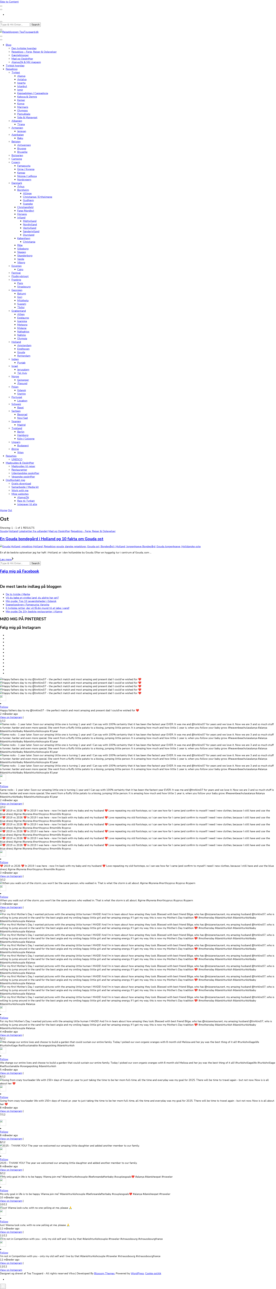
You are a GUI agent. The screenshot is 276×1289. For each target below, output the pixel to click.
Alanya (21, 76)
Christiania (29, 242)
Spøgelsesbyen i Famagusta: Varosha (27, 604)
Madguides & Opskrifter (20, 463)
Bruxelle (22, 152)
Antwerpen (24, 145)
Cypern (16, 162)
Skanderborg (24, 255)
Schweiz (16, 404)
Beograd (22, 414)
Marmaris (22, 107)
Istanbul (22, 86)
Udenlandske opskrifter (25, 473)
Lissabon (22, 400)
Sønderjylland (31, 231)
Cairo (20, 269)
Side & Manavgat (27, 117)
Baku (20, 138)
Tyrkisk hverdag (15, 65)
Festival (16, 273)
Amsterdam (24, 345)
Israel (15, 366)
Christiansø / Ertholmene (37, 197)
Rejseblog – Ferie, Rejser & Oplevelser (34, 52)
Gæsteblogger (20, 55)
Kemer (21, 100)
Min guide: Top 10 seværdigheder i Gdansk (31, 601)
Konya (20, 103)
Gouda (21, 352)
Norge (15, 376)
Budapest (23, 445)
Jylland (21, 217)
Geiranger (23, 380)
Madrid (21, 425)
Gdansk (21, 390)
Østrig (15, 449)
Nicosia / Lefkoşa (27, 176)
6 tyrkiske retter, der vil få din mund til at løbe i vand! (37, 608)
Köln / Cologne (25, 438)
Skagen (21, 252)
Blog (8, 45)
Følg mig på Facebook (19, 571)
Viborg (21, 262)
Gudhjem (28, 200)
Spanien (16, 421)
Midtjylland (30, 221)
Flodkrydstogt (20, 276)
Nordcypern (24, 179)
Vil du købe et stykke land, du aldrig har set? (32, 597)
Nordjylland (30, 224)
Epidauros (23, 318)
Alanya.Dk (23, 497)
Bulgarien (17, 155)
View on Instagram (11, 717)
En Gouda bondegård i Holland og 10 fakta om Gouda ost (51, 539)
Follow (4, 707)
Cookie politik (153, 1273)
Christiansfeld (25, 207)
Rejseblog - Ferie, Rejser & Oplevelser (93, 531)
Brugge (21, 148)
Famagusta (23, 166)
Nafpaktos (23, 331)
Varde (20, 259)
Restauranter (19, 470)
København (23, 238)
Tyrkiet (16, 72)
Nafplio (21, 335)
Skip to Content (9, 1)
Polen (15, 387)
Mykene (21, 328)
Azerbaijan (18, 134)
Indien (15, 359)
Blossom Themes (104, 1273)
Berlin (20, 432)
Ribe (20, 245)
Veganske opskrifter (23, 476)
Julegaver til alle (27, 504)
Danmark (17, 183)
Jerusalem (23, 369)
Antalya (21, 79)
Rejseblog (12, 69)
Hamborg (22, 435)
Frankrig (16, 280)
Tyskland (17, 428)
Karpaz (21, 172)
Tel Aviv (22, 373)
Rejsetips (11, 456)
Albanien (17, 121)
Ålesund (22, 383)
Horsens (22, 214)
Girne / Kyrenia (25, 169)
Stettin (21, 394)
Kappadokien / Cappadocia (32, 93)
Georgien (17, 290)
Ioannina (22, 321)
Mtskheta (22, 300)
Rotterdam (23, 356)
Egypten (17, 266)
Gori (19, 297)
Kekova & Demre (27, 96)
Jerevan (21, 131)
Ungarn (16, 442)
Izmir (20, 90)
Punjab (21, 362)
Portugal (17, 397)
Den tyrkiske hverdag (24, 48)
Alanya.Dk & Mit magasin (26, 62)
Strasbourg (24, 286)
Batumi (21, 293)
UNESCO (17, 459)
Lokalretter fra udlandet (33, 531)
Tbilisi (20, 307)
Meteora (22, 324)
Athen (21, 314)
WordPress (137, 1273)
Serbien (16, 411)
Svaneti (21, 304)
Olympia (22, 338)
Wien (20, 452)
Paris (20, 283)
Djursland (28, 235)
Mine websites (20, 494)
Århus (20, 186)
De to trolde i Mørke (18, 594)
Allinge (27, 193)
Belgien (16, 141)
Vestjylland (29, 228)
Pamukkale (23, 114)
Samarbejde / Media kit (25, 487)
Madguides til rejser (23, 466)
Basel (20, 407)
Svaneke (28, 204)
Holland (16, 342)
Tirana (21, 124)
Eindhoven (23, 349)
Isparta (21, 83)
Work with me (20, 490)
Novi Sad (22, 418)
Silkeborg (23, 248)
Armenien (17, 128)
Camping (17, 159)
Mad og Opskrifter (22, 58)
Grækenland (19, 311)
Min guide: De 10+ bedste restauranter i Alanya (34, 611)
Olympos (22, 110)
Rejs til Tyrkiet (26, 501)
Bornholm (23, 190)
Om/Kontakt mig (15, 480)
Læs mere (6, 559)
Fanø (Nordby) (25, 210)
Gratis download (21, 483)
